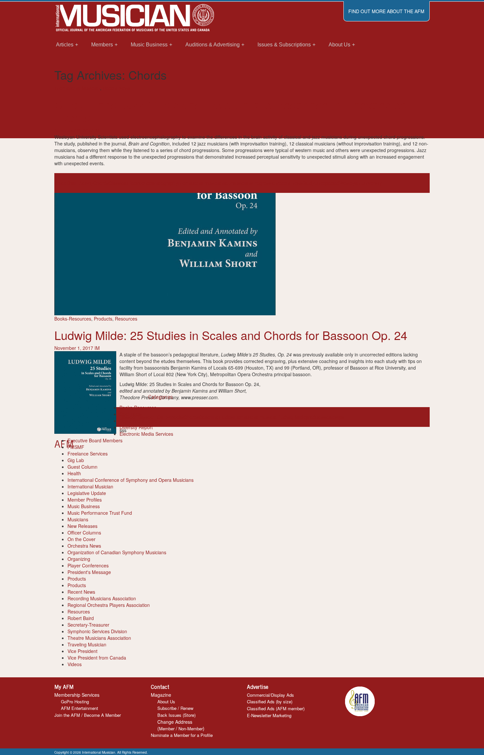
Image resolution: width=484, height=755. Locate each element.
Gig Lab (75, 460)
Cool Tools (131, 414)
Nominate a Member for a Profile (182, 735)
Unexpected (326, 183)
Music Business (83, 506)
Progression (264, 183)
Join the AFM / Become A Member (87, 715)
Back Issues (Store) (176, 715)
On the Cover (81, 539)
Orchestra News (84, 545)
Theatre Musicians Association (99, 638)
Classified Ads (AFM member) (276, 708)
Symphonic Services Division (97, 631)
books (177, 417)
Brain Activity (80, 183)
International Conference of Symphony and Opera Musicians (130, 480)
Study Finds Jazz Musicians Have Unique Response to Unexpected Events (230, 111)
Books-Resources (72, 318)
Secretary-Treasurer (88, 624)
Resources (126, 318)
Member (167, 728)
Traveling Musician (86, 644)
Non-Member (190, 728)
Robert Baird (80, 618)
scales (330, 417)
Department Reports (141, 420)
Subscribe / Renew (175, 708)
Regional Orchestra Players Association (108, 605)
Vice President (82, 651)
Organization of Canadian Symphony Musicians (116, 552)
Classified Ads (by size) (269, 701)
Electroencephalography (152, 183)
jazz (227, 183)
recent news (290, 183)
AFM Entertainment (79, 708)
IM (97, 130)
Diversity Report (136, 427)
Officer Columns (84, 532)
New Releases (82, 526)
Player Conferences (88, 565)
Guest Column (82, 466)
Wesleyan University (360, 183)
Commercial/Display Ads (270, 695)
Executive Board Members (94, 440)
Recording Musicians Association (101, 598)
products (315, 417)
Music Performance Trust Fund (99, 512)
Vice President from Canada (96, 657)
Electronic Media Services (146, 433)
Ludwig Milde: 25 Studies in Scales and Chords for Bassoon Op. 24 (230, 334)
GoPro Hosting (75, 701)
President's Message (89, 572)
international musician (200, 183)
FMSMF (75, 447)
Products (103, 318)
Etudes (226, 417)
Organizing (78, 559)
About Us (166, 701)
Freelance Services (87, 453)
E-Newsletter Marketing (269, 715)
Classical (118, 183)
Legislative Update (86, 493)
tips (340, 417)
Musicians (77, 519)
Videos (74, 664)
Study (308, 183)
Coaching (209, 417)
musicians (241, 183)
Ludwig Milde (292, 417)
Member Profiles (84, 499)
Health (74, 473)
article (60, 183)
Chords (101, 183)
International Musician (77, 88)
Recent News (116, 88)
